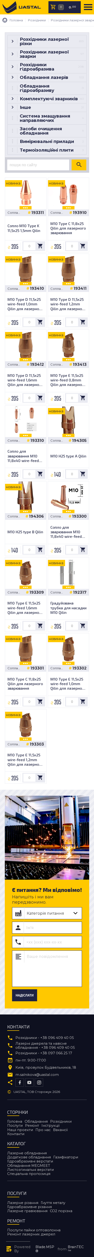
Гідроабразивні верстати (30, 1161)
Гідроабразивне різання (29, 1207)
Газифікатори (65, 1157)
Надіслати (25, 995)
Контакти (15, 1134)
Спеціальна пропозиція (28, 1174)
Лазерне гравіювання (27, 1211)
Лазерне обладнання (27, 1153)
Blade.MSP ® (44, 1249)
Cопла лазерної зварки (14, 212)
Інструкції (50, 1125)
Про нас (43, 1130)
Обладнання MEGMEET (28, 1165)
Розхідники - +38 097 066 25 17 (43, 1053)
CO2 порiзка (61, 1211)
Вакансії (60, 1130)
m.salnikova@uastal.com (37, 1075)
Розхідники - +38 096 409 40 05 (44, 1038)
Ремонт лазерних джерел (31, 1234)
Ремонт (32, 1125)
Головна (14, 1121)
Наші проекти (20, 1130)
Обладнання (36, 1121)
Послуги (15, 1125)
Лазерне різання (22, 1203)
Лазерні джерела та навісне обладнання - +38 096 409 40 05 (45, 1046)
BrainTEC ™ (76, 1249)
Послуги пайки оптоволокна (33, 1230)
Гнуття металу (53, 1203)
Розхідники (61, 1121)
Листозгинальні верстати (30, 1170)
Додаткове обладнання (29, 1157)
